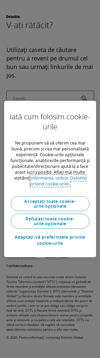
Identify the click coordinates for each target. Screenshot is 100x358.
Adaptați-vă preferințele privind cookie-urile (50, 240)
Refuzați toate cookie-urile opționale (50, 221)
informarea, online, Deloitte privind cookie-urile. (58, 181)
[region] (50, 179)
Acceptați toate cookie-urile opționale (49, 203)
